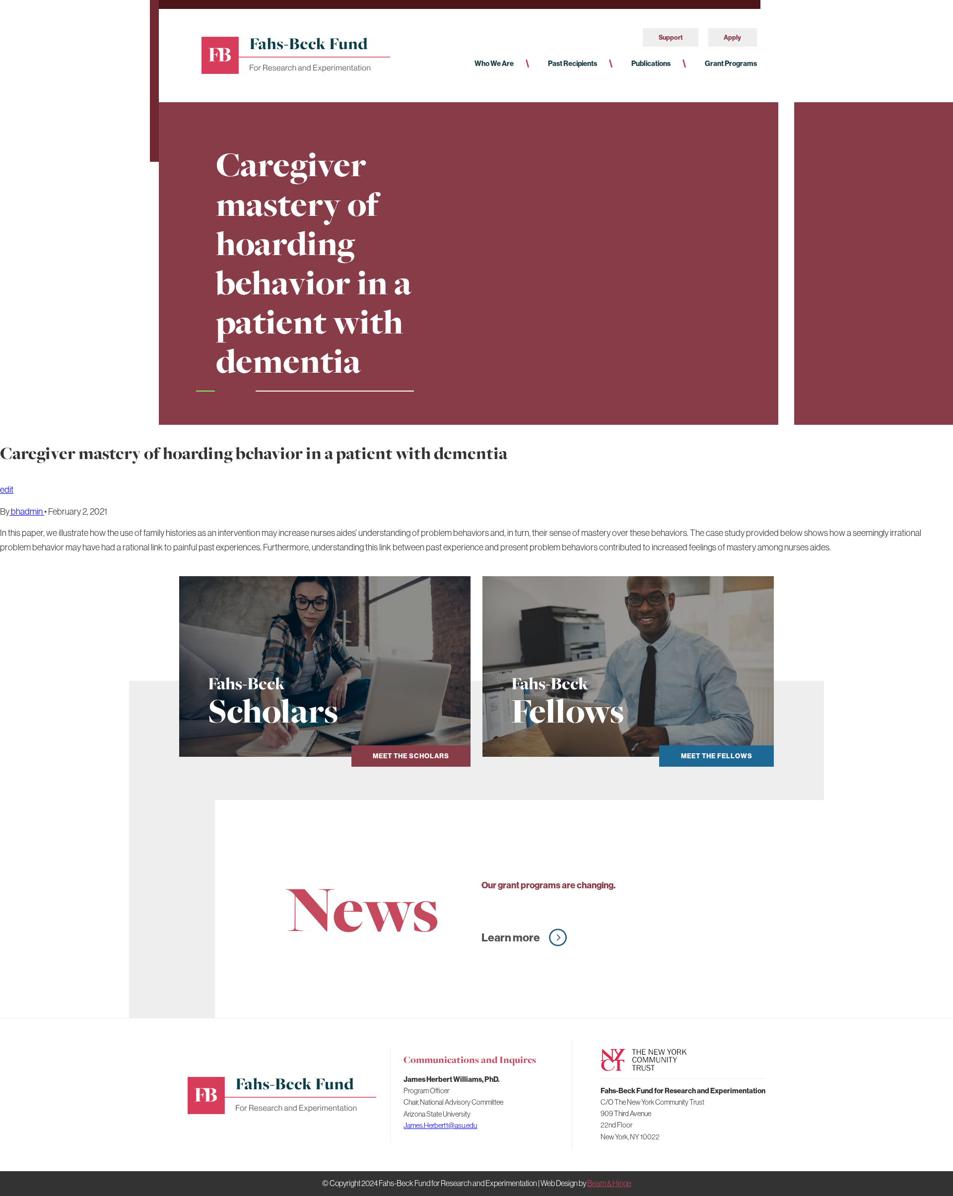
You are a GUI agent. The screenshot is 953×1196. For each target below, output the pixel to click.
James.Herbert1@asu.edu (440, 1125)
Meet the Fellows (716, 756)
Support (671, 37)
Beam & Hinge (609, 1183)
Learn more (510, 937)
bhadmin (26, 511)
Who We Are (494, 63)
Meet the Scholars (411, 756)
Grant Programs (731, 63)
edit (6, 489)
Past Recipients (572, 63)
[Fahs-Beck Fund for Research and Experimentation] (296, 54)
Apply (732, 37)
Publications (651, 63)
